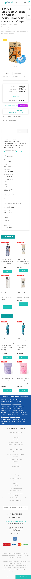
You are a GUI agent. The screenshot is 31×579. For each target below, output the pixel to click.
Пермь (21, 410)
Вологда (19, 401)
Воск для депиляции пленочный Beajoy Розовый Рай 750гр (23, 381)
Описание (22, 131)
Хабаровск (21, 421)
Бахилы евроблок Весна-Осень (14, 152)
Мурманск (14, 406)
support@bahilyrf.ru (16, 523)
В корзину (8, 271)
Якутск (14, 421)
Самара (14, 410)
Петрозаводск (6, 404)
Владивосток (6, 421)
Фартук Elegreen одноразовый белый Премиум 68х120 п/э (7, 261)
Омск (24, 419)
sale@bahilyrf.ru (17, 517)
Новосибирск (6, 419)
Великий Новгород (8, 401)
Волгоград (24, 415)
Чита (3, 423)
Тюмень (4, 415)
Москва (4, 399)
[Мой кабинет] (25, 3)
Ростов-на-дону (13, 415)
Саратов (4, 412)
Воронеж (4, 408)
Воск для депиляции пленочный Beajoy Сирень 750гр (7, 381)
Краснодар (5, 417)
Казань (3, 410)
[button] (13, 66)
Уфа (9, 410)
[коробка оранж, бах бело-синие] (15, 52)
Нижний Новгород (15, 408)
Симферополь (15, 417)
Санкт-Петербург (14, 399)
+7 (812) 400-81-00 (16, 514)
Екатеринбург (13, 412)
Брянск (21, 406)
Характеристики (9, 131)
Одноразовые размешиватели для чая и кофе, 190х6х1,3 (23, 261)
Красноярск (16, 419)
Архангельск (17, 404)
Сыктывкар (5, 406)
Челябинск (23, 412)
